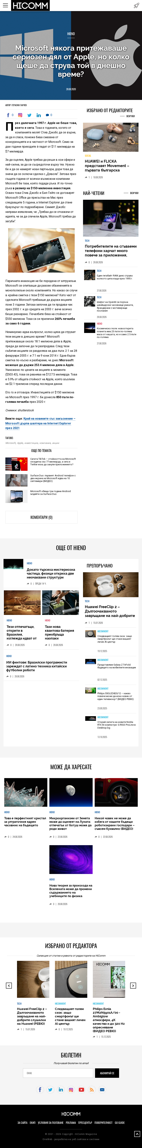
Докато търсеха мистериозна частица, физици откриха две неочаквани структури (51, 573)
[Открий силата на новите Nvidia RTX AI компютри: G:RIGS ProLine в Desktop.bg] (90, 718)
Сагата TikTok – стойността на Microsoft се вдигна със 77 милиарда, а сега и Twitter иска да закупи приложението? (53, 462)
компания (45, 443)
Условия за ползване (50, 1123)
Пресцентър (85, 1123)
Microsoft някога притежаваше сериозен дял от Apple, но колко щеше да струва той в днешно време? (71, 61)
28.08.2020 (71, 89)
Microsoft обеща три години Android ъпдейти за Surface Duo (50, 492)
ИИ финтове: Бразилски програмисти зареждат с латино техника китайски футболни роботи (36, 666)
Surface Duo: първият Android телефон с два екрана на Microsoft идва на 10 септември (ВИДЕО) (53, 478)
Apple (20, 443)
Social (88, 155)
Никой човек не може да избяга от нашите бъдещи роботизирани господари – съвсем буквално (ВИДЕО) (115, 824)
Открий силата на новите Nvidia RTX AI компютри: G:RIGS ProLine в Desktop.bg (116, 725)
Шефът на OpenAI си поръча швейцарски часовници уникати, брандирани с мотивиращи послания (115, 306)
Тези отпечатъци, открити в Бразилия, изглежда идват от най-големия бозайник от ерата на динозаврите (22, 638)
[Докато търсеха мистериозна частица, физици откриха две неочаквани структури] (13, 564)
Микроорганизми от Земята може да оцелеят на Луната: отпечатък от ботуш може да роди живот (70, 824)
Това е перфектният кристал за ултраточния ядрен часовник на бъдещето (25, 822)
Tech (87, 240)
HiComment (102, 631)
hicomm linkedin (61, 1090)
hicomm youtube (81, 1090)
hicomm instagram (71, 1090)
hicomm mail (102, 1090)
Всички (130, 116)
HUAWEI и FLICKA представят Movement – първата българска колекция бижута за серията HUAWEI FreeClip (108, 170)
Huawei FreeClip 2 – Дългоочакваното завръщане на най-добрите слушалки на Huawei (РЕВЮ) (110, 613)
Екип (33, 1123)
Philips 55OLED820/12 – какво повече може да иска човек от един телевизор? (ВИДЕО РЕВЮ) (115, 696)
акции (55, 443)
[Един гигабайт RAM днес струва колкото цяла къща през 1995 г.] (89, 277)
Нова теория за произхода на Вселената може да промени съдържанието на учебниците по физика (70, 891)
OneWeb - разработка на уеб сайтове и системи (71, 1139)
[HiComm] (30, 5)
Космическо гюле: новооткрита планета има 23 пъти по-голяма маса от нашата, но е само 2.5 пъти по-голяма (116, 333)
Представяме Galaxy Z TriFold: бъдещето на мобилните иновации (116, 666)
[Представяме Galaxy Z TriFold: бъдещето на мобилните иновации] (90, 662)
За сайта (22, 1123)
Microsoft (10, 443)
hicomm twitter (50, 1090)
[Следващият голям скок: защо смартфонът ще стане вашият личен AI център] (90, 634)
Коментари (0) (41, 517)
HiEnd (71, 33)
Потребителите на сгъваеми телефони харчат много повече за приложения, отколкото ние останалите (111, 253)
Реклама (71, 1123)
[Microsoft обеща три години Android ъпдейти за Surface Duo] (16, 496)
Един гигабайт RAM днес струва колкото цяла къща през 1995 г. (115, 277)
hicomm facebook (40, 1090)
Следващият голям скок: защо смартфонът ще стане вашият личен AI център (114, 639)
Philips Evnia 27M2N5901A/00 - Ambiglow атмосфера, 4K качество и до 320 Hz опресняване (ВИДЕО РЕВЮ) (109, 1020)
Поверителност (103, 1123)
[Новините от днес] (136, 5)
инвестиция (31, 443)
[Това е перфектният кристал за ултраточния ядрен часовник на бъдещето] (25, 792)
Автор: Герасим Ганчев (16, 105)
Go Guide (120, 1123)
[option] (111, 280)
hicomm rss (92, 1090)
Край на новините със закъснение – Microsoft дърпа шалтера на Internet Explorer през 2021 (40, 423)
